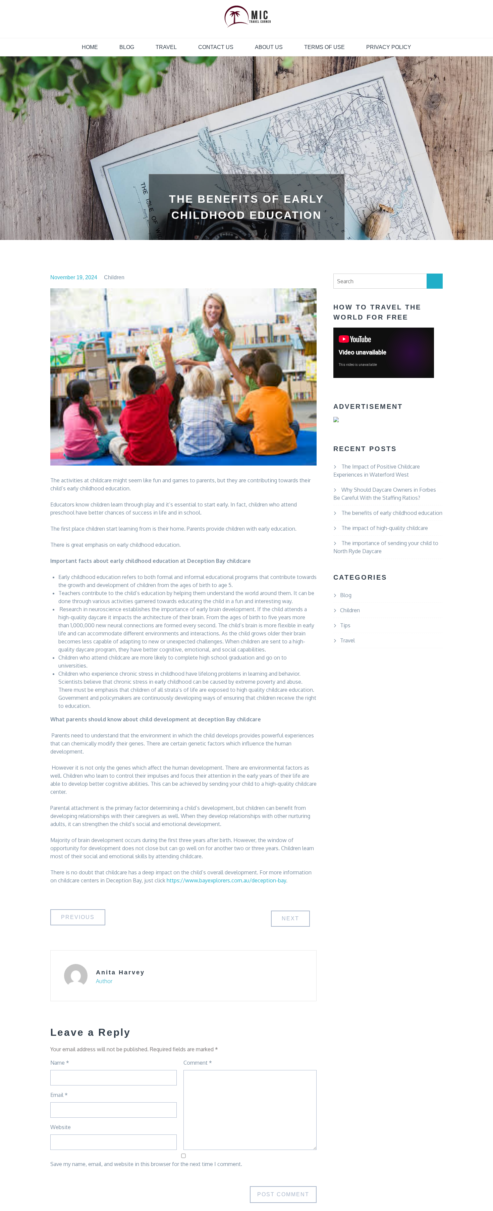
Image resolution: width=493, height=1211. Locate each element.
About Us (269, 47)
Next (290, 918)
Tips (345, 625)
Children (114, 277)
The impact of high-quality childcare (384, 528)
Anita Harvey (120, 972)
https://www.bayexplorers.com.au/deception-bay (226, 880)
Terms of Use (324, 47)
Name (59, 1062)
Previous (78, 917)
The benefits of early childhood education (391, 513)
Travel (166, 47)
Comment (197, 1062)
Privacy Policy (388, 47)
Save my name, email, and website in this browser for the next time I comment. (146, 1164)
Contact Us (215, 47)
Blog (126, 47)
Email (59, 1095)
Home (90, 47)
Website (60, 1127)
